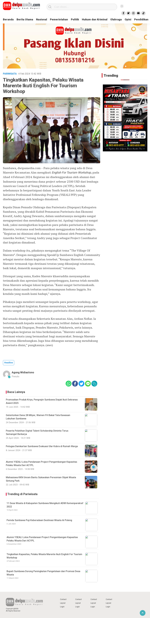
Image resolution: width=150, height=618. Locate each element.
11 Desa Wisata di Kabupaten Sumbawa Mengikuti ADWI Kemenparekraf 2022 (45, 505)
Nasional (41, 20)
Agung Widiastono (23, 372)
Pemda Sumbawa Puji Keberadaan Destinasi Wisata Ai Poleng (39, 520)
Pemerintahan (59, 20)
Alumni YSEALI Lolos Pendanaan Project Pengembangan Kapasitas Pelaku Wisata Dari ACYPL (42, 539)
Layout (62, 603)
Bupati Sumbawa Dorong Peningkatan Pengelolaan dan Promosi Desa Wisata (43, 573)
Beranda (8, 20)
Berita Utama (25, 20)
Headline (8, 362)
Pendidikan (141, 20)
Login (62, 606)
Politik (75, 20)
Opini (128, 20)
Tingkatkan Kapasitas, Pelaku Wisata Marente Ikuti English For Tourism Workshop (44, 556)
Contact (63, 599)
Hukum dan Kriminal (94, 20)
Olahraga (116, 20)
